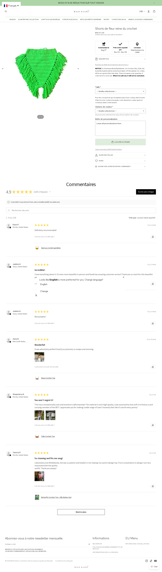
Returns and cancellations (137, 544)
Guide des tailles (106, 155)
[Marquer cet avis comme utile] (153, 237)
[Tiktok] (151, 560)
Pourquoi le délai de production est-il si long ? (111, 65)
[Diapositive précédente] (2, 69)
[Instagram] (146, 560)
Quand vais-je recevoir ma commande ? (114, 166)
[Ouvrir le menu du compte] (148, 11)
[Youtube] (155, 560)
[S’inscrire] (89, 544)
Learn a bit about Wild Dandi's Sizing (108, 149)
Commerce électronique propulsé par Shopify (36, 561)
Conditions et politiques (64, 561)
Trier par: (133, 217)
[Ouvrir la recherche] (6, 11)
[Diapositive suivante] (154, 3)
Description (104, 59)
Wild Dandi (15, 561)
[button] (49, 191)
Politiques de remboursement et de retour (108, 548)
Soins (101, 161)
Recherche (97, 544)
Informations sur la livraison (105, 552)
